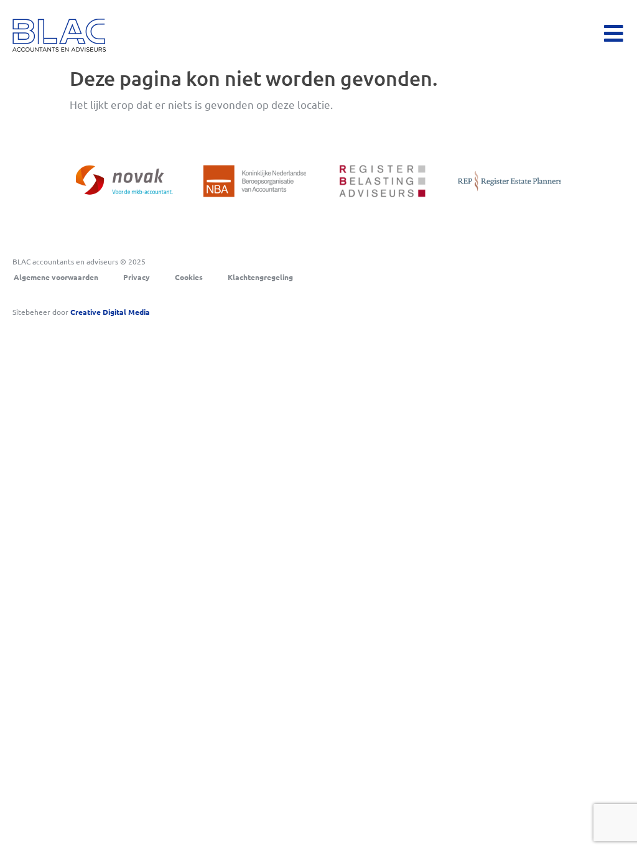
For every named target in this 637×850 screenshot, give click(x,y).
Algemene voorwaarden (56, 277)
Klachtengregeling (260, 277)
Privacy (136, 277)
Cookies (189, 277)
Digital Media (110, 312)
